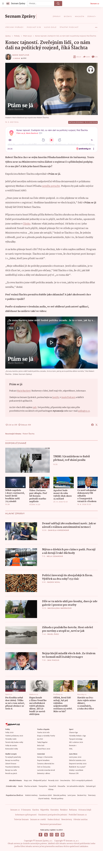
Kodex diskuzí (54, 819)
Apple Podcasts (68, 397)
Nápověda (44, 809)
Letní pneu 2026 (75, 757)
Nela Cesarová (55, 556)
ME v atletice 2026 (76, 742)
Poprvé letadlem (43, 760)
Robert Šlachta (28, 434)
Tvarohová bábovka (12, 767)
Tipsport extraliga (75, 739)
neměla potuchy (51, 186)
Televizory (92, 795)
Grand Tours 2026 (43, 749)
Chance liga (73, 732)
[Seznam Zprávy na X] (46, 834)
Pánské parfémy (57, 798)
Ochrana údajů (84, 809)
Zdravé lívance (10, 763)
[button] (51, 89)
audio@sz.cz (84, 411)
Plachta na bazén (30, 786)
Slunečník (52, 786)
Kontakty (54, 809)
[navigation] (3, 4)
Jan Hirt (40, 739)
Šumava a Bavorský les (45, 763)
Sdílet (88, 57)
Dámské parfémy (59, 795)
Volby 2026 (9, 732)
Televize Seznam (21, 819)
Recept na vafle (11, 770)
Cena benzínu (65, 780)
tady (35, 407)
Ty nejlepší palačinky (13, 757)
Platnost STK (74, 773)
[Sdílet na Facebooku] (92, 424)
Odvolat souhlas (80, 819)
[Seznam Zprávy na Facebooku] (40, 834)
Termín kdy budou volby (14, 742)
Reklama (73, 809)
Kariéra (35, 809)
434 (96, 57)
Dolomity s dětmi (43, 773)
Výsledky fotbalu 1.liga (77, 736)
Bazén (20, 786)
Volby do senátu (11, 745)
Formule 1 (72, 745)
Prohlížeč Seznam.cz (78, 814)
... (96, 26)
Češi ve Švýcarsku (43, 767)
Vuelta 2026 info (43, 732)
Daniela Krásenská (58, 530)
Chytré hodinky (44, 798)
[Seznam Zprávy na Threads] (57, 834)
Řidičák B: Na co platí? (77, 767)
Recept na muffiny (12, 760)
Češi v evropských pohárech (82, 780)
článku (26, 224)
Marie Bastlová (20, 55)
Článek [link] (10, 323)
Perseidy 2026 (53, 780)
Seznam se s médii (38, 819)
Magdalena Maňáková (60, 608)
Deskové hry (81, 795)
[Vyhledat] (58, 3)
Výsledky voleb (10, 739)
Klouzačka (61, 786)
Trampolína (43, 786)
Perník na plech (11, 773)
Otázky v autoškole (76, 770)
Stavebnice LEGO (45, 795)
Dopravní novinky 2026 (77, 763)
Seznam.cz (94, 4)
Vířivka (50, 789)
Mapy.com (28, 780)
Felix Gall (40, 745)
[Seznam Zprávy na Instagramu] (51, 834)
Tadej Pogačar (42, 742)
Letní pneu (72, 795)
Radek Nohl (53, 582)
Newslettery (66, 819)
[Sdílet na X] (96, 424)
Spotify (55, 397)
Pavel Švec (53, 634)
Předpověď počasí (40, 780)
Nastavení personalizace (50, 824)
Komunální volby (11, 749)
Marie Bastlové (24, 390)
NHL (70, 749)
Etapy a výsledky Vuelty (46, 736)
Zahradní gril (91, 786)
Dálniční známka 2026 (77, 760)
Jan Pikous (53, 660)
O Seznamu (26, 809)
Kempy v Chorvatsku (45, 757)
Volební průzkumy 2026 (14, 736)
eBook (78, 57)
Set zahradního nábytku (75, 786)
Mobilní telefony (31, 795)
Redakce (64, 809)
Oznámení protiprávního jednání (52, 814)
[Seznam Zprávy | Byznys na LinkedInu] (62, 834)
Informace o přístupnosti (26, 814)
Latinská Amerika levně (46, 770)
